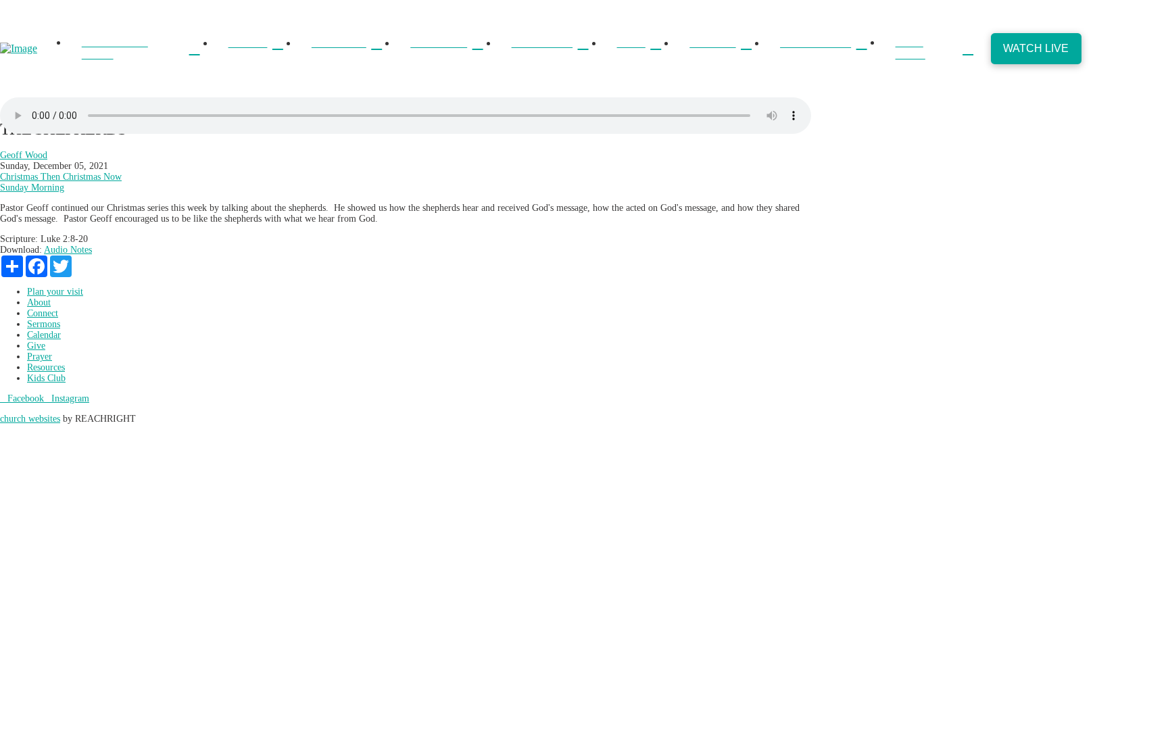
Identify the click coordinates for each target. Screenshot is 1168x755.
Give (36, 346)
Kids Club (46, 378)
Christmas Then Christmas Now (61, 177)
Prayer (39, 356)
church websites (30, 419)
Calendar (44, 335)
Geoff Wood (23, 155)
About (39, 302)
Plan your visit (55, 292)
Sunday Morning (32, 187)
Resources (46, 367)
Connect (42, 313)
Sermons (43, 324)
